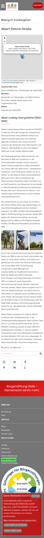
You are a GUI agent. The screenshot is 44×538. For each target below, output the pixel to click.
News (3, 427)
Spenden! (37, 5)
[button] (6, 362)
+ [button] (4, 38)
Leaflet (4, 80)
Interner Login (6, 434)
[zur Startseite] (12, 6)
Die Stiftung (6, 412)
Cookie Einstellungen (9, 463)
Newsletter (5, 430)
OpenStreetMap (13, 80)
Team (3, 415)
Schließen (36, 496)
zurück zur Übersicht (12, 347)
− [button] (4, 41)
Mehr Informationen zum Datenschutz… (20, 520)
